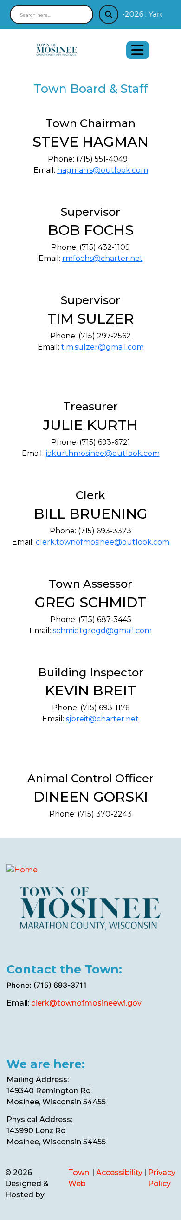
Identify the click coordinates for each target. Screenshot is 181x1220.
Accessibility (119, 1172)
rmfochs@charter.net (102, 258)
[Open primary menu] (137, 50)
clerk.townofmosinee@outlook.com (102, 542)
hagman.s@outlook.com (102, 170)
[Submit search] (108, 14)
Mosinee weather (52, 1039)
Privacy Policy (161, 1178)
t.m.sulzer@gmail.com (102, 347)
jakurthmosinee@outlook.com (102, 453)
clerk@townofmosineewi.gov (86, 1003)
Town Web (78, 1178)
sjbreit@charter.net (102, 718)
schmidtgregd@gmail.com (102, 630)
